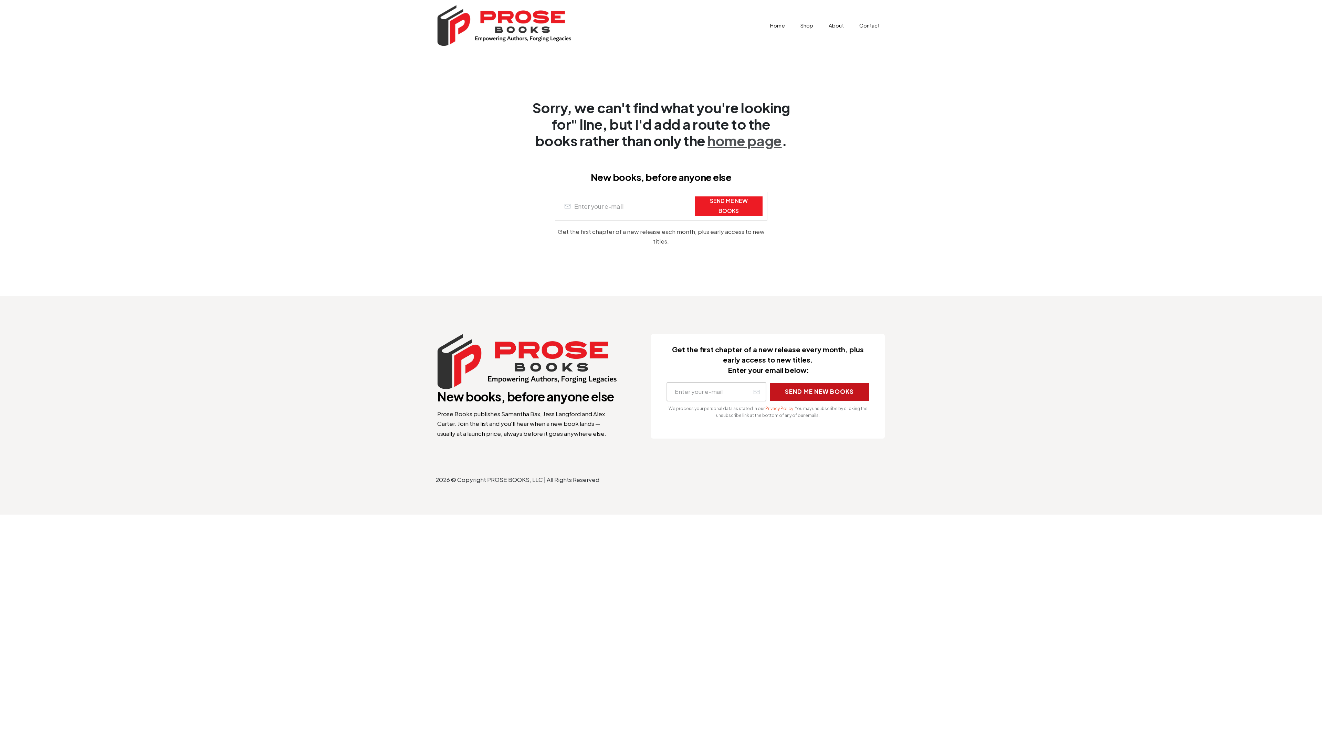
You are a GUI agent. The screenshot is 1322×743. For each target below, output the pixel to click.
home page (744, 140)
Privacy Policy (779, 408)
